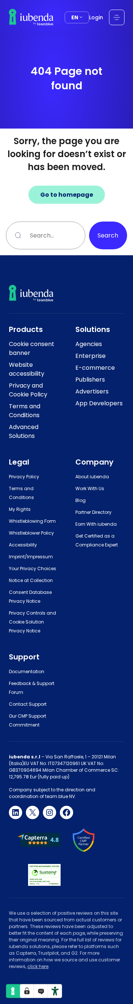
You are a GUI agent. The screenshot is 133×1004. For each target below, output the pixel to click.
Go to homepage (66, 194)
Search (108, 235)
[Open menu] (117, 17)
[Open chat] (41, 991)
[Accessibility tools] (55, 991)
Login (96, 17)
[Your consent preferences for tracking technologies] (27, 991)
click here (37, 966)
